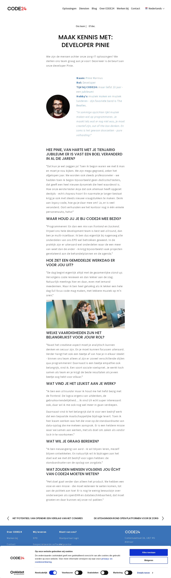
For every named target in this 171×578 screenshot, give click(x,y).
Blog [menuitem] (94, 8)
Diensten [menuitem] (84, 8)
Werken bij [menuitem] (123, 8)
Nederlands (157, 17)
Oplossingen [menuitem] (69, 8)
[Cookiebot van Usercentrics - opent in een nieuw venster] (17, 573)
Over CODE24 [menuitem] (107, 8)
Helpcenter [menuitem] (65, 544)
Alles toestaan (148, 552)
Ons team (80, 26)
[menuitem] (156, 14)
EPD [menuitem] (35, 538)
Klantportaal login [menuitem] (69, 538)
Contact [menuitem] (135, 8)
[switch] (78, 573)
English (155, 14)
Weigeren (148, 560)
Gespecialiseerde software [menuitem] (46, 544)
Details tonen (143, 573)
